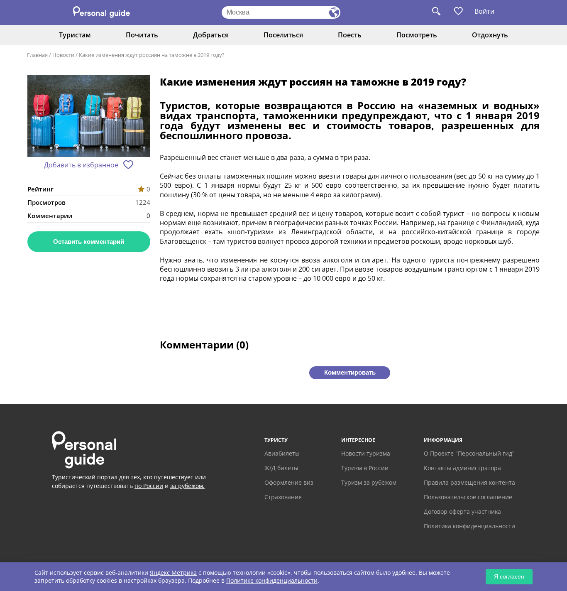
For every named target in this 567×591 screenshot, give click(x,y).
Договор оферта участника (462, 511)
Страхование (283, 497)
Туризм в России (365, 468)
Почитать (142, 34)
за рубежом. (187, 486)
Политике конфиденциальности (272, 580)
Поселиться (283, 34)
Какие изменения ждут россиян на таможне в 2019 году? (152, 55)
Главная (37, 55)
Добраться (211, 34)
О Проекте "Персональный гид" (469, 453)
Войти (484, 11)
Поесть (350, 34)
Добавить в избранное (81, 164)
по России (148, 486)
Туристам (75, 34)
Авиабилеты (282, 453)
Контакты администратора (462, 468)
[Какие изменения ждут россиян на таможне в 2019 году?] (88, 117)
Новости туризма (365, 453)
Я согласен (509, 576)
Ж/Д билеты (281, 468)
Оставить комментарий (88, 241)
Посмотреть (416, 34)
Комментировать (350, 372)
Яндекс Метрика (173, 572)
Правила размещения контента (469, 482)
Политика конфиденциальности (469, 526)
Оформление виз (288, 482)
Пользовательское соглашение (468, 497)
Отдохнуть (490, 34)
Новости (63, 55)
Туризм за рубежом (368, 482)
